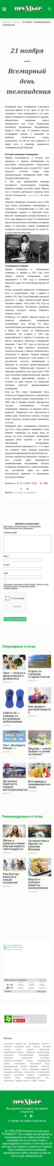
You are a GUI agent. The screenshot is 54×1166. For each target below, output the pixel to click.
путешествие (43, 1072)
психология (29, 1072)
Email (7, 565)
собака (7, 1078)
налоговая (20, 1063)
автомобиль (34, 1044)
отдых (16, 1069)
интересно (9, 1055)
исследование (26, 1055)
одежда (7, 1069)
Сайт (6, 573)
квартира (8, 1058)
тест (47, 1078)
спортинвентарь (32, 1078)
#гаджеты (9, 1044)
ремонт (30, 1075)
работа (7, 1075)
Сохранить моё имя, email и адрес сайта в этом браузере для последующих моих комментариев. (26, 586)
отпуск (24, 1069)
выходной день (22, 1046)
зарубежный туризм (13, 1052)
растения (18, 1075)
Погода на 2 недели (13, 949)
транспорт (8, 1080)
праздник (34, 1069)
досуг (18, 1049)
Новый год (21, 1044)
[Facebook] (23, 489)
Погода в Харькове (13, 945)
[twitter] (29, 489)
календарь (18, 492)
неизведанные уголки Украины (21, 1066)
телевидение (30, 492)
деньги (36, 1046)
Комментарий (10, 533)
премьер (45, 1069)
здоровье (30, 1052)
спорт (17, 1078)
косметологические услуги (18, 1061)
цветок (41, 1080)
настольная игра (39, 1063)
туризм (18, 1080)
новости (45, 1066)
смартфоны (43, 1075)
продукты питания (13, 1072)
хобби (34, 1080)
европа (30, 1049)
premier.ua (39, 1120)
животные (44, 1049)
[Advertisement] (27, 36)
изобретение (43, 1052)
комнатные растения (35, 1058)
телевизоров (33, 195)
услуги (26, 1080)
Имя (6, 556)
